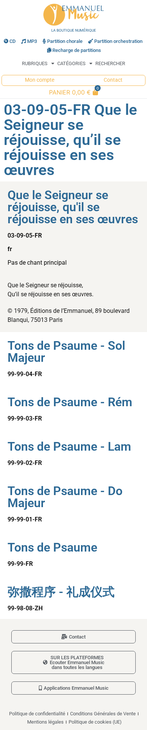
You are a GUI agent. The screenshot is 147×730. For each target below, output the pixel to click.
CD (12, 41)
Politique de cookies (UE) (95, 722)
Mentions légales (45, 722)
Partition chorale (65, 41)
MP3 (32, 41)
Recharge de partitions (76, 50)
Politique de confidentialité (37, 713)
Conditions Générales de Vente (103, 713)
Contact (113, 80)
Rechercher (110, 63)
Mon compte (39, 80)
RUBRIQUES (34, 63)
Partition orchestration (118, 41)
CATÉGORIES (71, 63)
